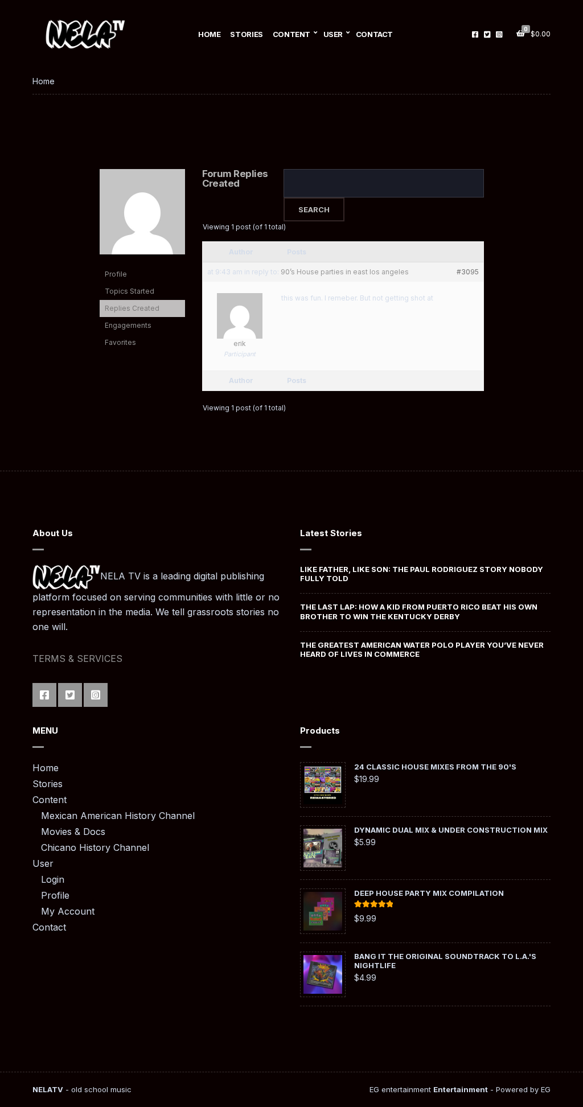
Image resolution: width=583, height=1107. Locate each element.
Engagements (128, 325)
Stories (246, 34)
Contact (374, 34)
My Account (68, 911)
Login (52, 879)
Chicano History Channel (95, 847)
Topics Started (129, 291)
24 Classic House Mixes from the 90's (435, 766)
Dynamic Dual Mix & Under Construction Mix (451, 829)
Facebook (475, 34)
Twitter (487, 34)
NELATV (47, 1089)
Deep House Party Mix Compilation (429, 893)
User (333, 34)
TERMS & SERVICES (77, 658)
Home (209, 34)
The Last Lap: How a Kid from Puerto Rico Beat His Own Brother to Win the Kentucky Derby (418, 611)
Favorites (120, 342)
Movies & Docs (73, 831)
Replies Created (132, 308)
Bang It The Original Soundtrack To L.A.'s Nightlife (445, 961)
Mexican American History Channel (118, 815)
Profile (116, 274)
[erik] (142, 216)
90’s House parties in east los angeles (345, 272)
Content (291, 34)
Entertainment (460, 1089)
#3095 (468, 272)
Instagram (499, 34)
